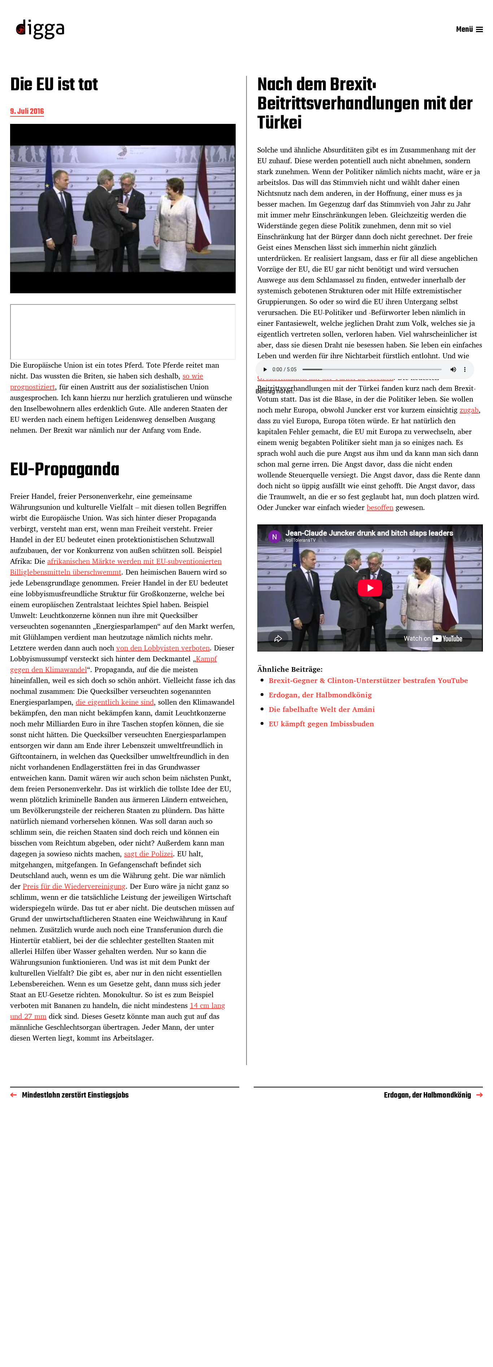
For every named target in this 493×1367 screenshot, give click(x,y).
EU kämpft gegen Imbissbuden (321, 724)
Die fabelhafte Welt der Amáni (322, 709)
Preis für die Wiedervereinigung (74, 886)
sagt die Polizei (148, 854)
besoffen (380, 507)
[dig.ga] (40, 29)
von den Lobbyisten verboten (163, 648)
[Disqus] (246, 1211)
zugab (469, 410)
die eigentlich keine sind (115, 702)
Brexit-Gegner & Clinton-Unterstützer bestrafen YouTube (368, 680)
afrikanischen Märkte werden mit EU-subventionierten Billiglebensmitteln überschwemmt (116, 566)
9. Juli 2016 (27, 112)
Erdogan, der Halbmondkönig (320, 695)
